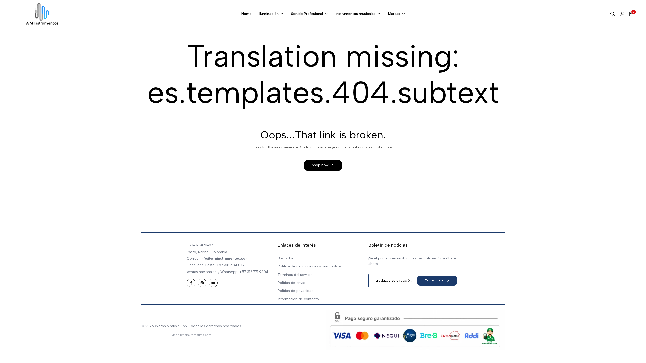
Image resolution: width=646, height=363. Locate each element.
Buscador (285, 258)
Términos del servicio (295, 275)
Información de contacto (298, 299)
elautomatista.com (197, 335)
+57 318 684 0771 (231, 265)
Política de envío (291, 283)
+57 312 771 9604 (253, 272)
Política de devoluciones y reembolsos (310, 266)
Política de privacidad (296, 291)
